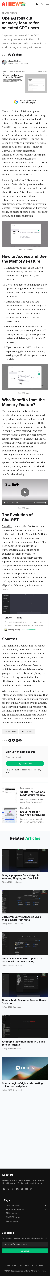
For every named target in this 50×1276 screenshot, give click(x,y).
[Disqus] (25, 1134)
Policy (34, 1265)
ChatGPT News (9, 13)
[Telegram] (17, 1189)
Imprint (42, 1265)
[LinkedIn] (26, 1189)
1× (17, 503)
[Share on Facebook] (13, 55)
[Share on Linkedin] (17, 55)
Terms (26, 1265)
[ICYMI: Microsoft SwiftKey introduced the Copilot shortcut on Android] (9, 815)
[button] (37, 3)
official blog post (28, 653)
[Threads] (13, 1189)
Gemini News (12, 1221)
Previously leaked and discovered (20, 180)
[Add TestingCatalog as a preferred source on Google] (25, 101)
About (7, 1265)
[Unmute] (34, 503)
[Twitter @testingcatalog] (8, 1189)
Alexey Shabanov (15, 61)
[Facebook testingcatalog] (4, 1189)
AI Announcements (15, 1209)
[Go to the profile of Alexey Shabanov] (4, 62)
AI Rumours (11, 1213)
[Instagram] (31, 1189)
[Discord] (22, 1189)
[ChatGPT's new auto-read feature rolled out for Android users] (9, 795)
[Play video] (25, 233)
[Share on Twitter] (10, 55)
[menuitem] (7, 1265)
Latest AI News (27, 731)
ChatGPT (42, 271)
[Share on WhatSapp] (20, 54)
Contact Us (17, 1265)
